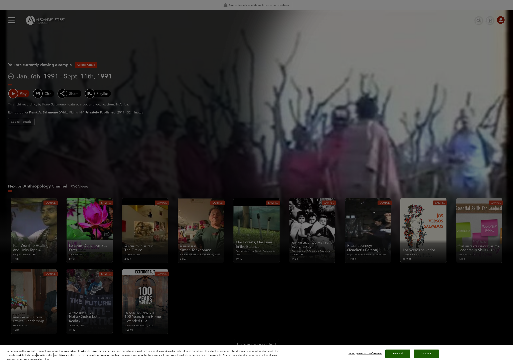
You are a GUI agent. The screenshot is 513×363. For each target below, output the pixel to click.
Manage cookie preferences (365, 353)
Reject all (398, 353)
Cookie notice (45, 355)
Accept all (426, 353)
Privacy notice (67, 355)
